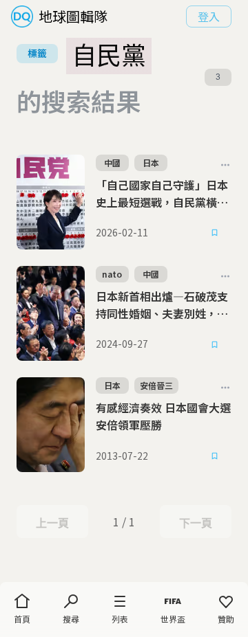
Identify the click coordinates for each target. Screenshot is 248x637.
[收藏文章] (214, 232)
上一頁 (52, 523)
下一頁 (195, 523)
